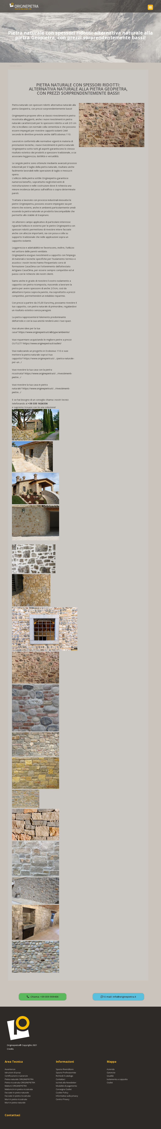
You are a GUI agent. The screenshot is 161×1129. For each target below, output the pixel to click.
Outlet (110, 1082)
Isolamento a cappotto (117, 1079)
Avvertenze (10, 1069)
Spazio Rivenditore (65, 1069)
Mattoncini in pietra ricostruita (19, 1089)
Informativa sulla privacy (67, 1095)
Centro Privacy (62, 1099)
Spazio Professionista (66, 1072)
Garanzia (111, 1072)
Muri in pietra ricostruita (16, 1099)
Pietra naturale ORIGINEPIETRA (19, 1079)
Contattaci (60, 1079)
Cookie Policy (62, 1092)
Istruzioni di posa (13, 1072)
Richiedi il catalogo (64, 1075)
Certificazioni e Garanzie (16, 1075)
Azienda (110, 1069)
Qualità (110, 1075)
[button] (150, 7)
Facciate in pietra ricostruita (18, 1095)
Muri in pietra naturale (15, 1102)
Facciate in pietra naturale (17, 1092)
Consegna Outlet (64, 1089)
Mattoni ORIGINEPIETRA (16, 1085)
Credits (10, 1048)
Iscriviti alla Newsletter (66, 1082)
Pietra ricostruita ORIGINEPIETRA (20, 1082)
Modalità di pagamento (66, 1085)
